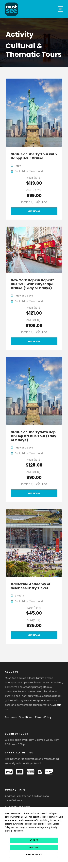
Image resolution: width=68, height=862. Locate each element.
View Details (34, 211)
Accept (34, 840)
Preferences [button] (18, 831)
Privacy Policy (43, 717)
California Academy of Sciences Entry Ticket (31, 586)
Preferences (34, 854)
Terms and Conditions (18, 717)
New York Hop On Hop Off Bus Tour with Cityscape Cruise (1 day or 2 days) (32, 284)
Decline (34, 847)
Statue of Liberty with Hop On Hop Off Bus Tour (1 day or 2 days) (33, 436)
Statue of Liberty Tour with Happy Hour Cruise (34, 156)
